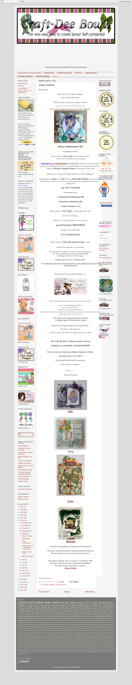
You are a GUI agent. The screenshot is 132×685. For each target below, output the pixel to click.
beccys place (102, 609)
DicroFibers (91, 624)
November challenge (40, 607)
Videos (38, 612)
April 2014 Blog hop (97, 620)
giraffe (79, 647)
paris (93, 618)
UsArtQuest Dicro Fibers (83, 616)
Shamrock (48, 642)
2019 (22, 512)
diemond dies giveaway (37, 618)
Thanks (96, 642)
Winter (106, 616)
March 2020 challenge (57, 638)
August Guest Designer (66, 622)
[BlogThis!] (72, 582)
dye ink (32, 647)
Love (73, 614)
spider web (87, 649)
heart (61, 618)
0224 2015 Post (39, 620)
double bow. (21, 647)
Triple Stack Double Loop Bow (24, 449)
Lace (19, 638)
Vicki (70, 501)
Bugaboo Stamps (77, 603)
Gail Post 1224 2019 (63, 632)
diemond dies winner (93, 645)
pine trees (58, 649)
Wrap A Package (23, 479)
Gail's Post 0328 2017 (96, 632)
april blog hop (81, 644)
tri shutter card (56, 651)
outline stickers (46, 649)
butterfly (20, 618)
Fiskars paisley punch (53, 626)
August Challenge (49, 584)
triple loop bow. (26, 611)
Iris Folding (45, 636)
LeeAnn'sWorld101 (38, 638)
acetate (66, 644)
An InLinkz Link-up (45, 578)
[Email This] (70, 582)
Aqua (109, 620)
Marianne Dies (81, 638)
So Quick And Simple (25, 461)
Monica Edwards (88, 614)
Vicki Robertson (100, 616)
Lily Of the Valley (48, 638)
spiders (92, 649)
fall (60, 647)
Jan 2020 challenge (53, 636)
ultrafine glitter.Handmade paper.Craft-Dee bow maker (100, 651)
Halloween (105, 607)
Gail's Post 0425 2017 (108, 632)
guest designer (79, 612)
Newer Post (44, 592)
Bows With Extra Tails (25, 470)
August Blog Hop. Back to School (52, 622)
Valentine (92, 616)
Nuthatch (50, 640)
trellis (51, 651)
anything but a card (73, 644)
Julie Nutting (78, 636)
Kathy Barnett (22, 83)
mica (73, 618)
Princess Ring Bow (24, 476)
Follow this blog (106, 205)
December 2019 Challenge (52, 624)
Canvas (25, 624)
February (25, 573)
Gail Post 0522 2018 (53, 628)
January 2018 (61, 636)
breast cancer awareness (41, 645)
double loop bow (48, 605)
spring (112, 618)
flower (46, 618)
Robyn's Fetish (70, 568)
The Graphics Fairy (50, 616)
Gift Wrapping (84, 634)
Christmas (101, 603)
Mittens (103, 638)
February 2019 (30, 626)
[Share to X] (73, 582)
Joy (73, 636)
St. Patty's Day (65, 642)
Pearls (100, 640)
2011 (22, 590)
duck (29, 647)
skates (82, 649)
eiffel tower (43, 647)
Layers (70, 614)
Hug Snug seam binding (29, 636)
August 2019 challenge (23, 622)
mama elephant (103, 647)
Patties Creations (94, 640)
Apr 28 (90, 620)
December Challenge (83, 607)
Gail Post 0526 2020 (63, 628)
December (25, 523)
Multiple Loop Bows (24, 463)
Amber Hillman (30, 605)
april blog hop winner (91, 644)
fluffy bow (75, 647)
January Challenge (59, 609)
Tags (92, 642)
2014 (22, 582)
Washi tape (58, 644)
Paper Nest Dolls (75, 640)
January (25, 576)
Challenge (81, 605)
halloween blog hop (54, 618)
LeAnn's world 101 (29, 638)
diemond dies (110, 609)
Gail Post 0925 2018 (74, 630)
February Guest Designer (41, 626)
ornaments (89, 618)
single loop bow (88, 612)
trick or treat (64, 651)
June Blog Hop (76, 611)
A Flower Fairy (80, 620)
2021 (22, 507)
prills (102, 618)
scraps (75, 649)
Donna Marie (100, 624)
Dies (95, 624)
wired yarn (23, 653)
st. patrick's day (102, 649)
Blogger (77, 667)
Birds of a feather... (28, 536)
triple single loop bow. (81, 651)
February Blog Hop (66, 611)
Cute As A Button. (109, 612)
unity (19, 653)
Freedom (62, 626)
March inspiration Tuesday (70, 638)
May (23, 565)
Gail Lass (21, 86)
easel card (37, 647)
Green (107, 634)
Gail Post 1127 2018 (42, 632)
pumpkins (107, 618)
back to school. (107, 644)
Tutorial (29, 644)
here (86, 325)
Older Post (89, 592)
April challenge (70, 607)
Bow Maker (65, 603)
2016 (22, 520)
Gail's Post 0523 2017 (23, 634)
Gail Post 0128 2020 (85, 626)
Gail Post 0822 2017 (31, 630)
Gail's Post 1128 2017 (58, 634)
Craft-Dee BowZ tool (39, 611)
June (24, 562)
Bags (74, 622)
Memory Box (79, 614)
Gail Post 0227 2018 (106, 626)
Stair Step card (73, 642)
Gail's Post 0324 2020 (85, 632)
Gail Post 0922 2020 (63, 630)
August (24, 533)
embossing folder (51, 647)
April (23, 568)
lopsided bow (96, 647)
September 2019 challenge (38, 642)
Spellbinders (108, 614)
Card (19, 607)
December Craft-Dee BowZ (66, 624)
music (29, 649)
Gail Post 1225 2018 (74, 632)
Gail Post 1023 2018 (96, 630)
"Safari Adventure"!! (26, 542)
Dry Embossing (107, 624)
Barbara (70, 541)
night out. (34, 649)
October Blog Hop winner (100, 611)
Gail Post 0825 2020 (42, 630)
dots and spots (110, 645)
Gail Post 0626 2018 (85, 628)
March (24, 570)
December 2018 (41, 624)
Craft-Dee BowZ (26, 602)
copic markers (62, 645)
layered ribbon (68, 618)
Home (55, 76)
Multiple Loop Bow (109, 638)
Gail (70, 411)
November (25, 525)
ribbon (71, 649)
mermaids (25, 649)
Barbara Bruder (23, 499)
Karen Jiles (51, 614)
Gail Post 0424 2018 (31, 628)
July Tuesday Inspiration (100, 636)
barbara (56, 602)
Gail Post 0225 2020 (96, 626)
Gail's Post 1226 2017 (70, 634)
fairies (57, 647)
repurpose (66, 649)
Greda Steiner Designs (100, 634)
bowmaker (32, 645)
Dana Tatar (39, 605)
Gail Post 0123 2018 (75, 626)
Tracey (71, 451)
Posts (103, 235)
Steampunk (88, 642)
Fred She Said (96, 607)
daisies (68, 645)
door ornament (102, 645)
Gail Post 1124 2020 (31, 632)
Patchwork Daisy (84, 640)
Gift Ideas (78, 634)
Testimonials (40, 616)
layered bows (87, 647)
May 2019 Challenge (96, 638)
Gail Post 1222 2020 (53, 632)
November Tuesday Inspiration (40, 640)
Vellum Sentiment (50, 644)
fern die (70, 647)
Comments (105, 238)
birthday (57, 612)
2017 (22, 518)
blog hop (111, 605)
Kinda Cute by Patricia (72, 609)
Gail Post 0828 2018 (53, 630)
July (23, 559)
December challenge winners (80, 624)
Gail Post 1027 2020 (106, 630)
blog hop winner (64, 612)
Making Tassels (23, 481)
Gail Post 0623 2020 (74, 628)
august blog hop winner (47, 612)
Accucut (86, 620)
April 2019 (104, 620)
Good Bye (91, 634)
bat (21, 645)
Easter (59, 611)
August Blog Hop (99, 612)
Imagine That (38, 636)
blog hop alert (25, 645)
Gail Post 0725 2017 (106, 628)
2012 (22, 587)
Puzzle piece (106, 640)
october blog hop (80, 618)
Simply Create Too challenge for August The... (28, 547)
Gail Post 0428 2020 (42, 628)
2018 (22, 515)
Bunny (95, 622)
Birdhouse (88, 622)
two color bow (30, 620)
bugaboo (111, 616)
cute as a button (90, 603)
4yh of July (63, 620)
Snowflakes (58, 642)
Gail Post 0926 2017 (85, 630)
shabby (79, 649)
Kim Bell (65, 614)
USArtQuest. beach (41, 644)
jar (82, 647)
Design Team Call (39, 614)
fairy (73, 612)
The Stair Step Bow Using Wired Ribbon (24, 473)
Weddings (95, 609)
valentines (61, 607)
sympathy (36, 651)
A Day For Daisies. (71, 620)
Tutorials (33, 644)
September (26, 531)
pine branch (53, 649)
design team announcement (80, 645)
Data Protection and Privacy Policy (29, 73)
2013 (22, 585)
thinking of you (22, 620)
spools (96, 649)
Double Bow (38, 609)
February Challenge (48, 609)
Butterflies (99, 622)
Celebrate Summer (32, 624)
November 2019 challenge (25, 640)
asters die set (99, 644)
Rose (23, 642)
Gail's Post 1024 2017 (46, 634)
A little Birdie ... (26, 538)
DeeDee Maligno (23, 496)
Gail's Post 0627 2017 (35, 634)
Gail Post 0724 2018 (96, 628)
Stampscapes (81, 642)
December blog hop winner (26, 614)
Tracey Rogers (23, 88)
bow (70, 612)
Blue (92, 622)
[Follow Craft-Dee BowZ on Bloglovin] (105, 227)
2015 (22, 579)
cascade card (27, 618)
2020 (22, 509)
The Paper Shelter (30, 612)
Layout (22, 638)
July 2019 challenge (88, 636)
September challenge (85, 609)
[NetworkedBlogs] (106, 203)
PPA (109, 611)
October (25, 528)
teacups (41, 651)
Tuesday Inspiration (70, 616)
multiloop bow (29, 609)
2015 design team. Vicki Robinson (51, 620)
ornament (39, 649)
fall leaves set (64, 647)
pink (63, 649)
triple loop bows (71, 651)
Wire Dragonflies (23, 446)
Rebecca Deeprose (99, 614)
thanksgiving (46, 651)
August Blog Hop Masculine (36, 622)
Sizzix (52, 642)
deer (72, 645)
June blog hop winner (87, 611)
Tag (26, 616)
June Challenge (72, 605)
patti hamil (98, 618)
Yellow (62, 644)
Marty (86, 638)
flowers (20, 611)
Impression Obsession (25, 489)
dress (26, 647)
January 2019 (68, 636)
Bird (32, 611)
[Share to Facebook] (75, 582)
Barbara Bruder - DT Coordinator (24, 91)
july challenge (52, 607)
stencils (31, 651)
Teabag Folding (32, 616)
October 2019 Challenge (64, 640)
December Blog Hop (51, 611)
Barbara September (80, 622)
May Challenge (27, 607)
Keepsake (111, 636)
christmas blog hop (54, 645)
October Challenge (91, 605)
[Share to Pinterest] (77, 582)
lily (91, 647)
